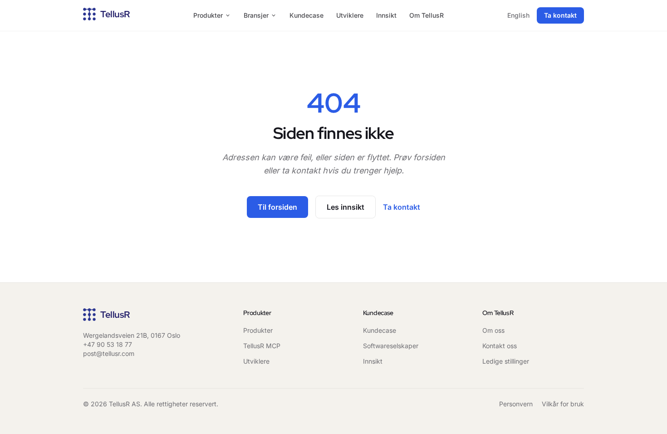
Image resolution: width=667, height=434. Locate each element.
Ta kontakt (560, 15)
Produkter (208, 15)
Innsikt (386, 15)
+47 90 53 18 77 (107, 344)
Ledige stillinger (505, 361)
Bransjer (256, 15)
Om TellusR (426, 15)
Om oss (493, 330)
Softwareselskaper (390, 346)
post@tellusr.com (108, 353)
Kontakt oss (499, 346)
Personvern (516, 404)
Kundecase (306, 15)
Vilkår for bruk (563, 404)
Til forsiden (277, 207)
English (518, 15)
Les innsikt (345, 207)
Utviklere (349, 15)
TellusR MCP (261, 346)
